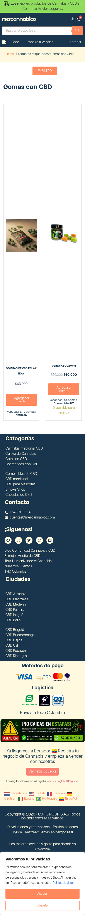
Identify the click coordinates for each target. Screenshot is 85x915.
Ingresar (75, 42)
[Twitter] (29, 540)
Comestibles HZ (64, 403)
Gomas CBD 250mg (64, 365)
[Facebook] (8, 540)
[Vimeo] (49, 540)
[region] (42, 883)
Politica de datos (63, 882)
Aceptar (42, 893)
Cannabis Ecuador (42, 771)
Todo (15, 42)
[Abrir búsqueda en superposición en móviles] (42, 30)
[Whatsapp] (39, 540)
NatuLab (21, 415)
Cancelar (42, 905)
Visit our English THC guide (62, 781)
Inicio (10, 54)
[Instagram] (18, 540)
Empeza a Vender (39, 42)
